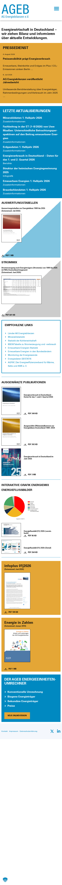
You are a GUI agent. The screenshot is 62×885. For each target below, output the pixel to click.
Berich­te (7, 163)
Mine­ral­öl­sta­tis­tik (16, 337)
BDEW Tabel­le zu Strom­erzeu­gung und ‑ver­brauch (32, 344)
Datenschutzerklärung (28, 731)
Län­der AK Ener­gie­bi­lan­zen (21, 333)
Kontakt (4, 731)
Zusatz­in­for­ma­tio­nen (14, 121)
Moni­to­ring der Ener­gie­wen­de (22, 355)
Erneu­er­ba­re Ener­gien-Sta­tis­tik (23, 348)
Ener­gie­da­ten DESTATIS (19, 359)
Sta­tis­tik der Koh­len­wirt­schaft (22, 341)
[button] (56, 8)
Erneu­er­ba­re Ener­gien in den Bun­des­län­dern (29, 351)
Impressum (13, 731)
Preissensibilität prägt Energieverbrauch (26, 58)
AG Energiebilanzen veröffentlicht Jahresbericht (23, 81)
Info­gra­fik (8, 176)
